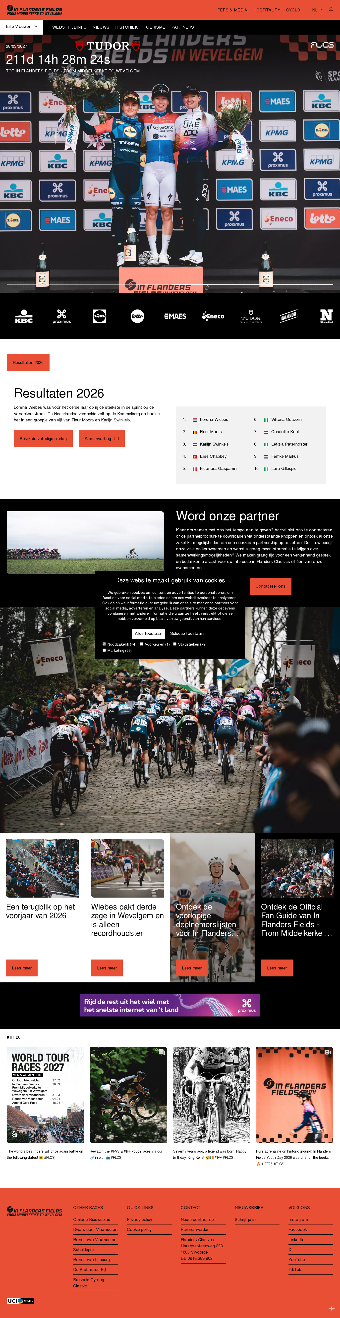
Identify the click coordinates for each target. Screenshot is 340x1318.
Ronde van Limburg (91, 1260)
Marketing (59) (119, 651)
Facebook (297, 1230)
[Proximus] (56, 316)
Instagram (298, 1220)
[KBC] (18, 316)
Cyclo (293, 10)
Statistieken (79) (192, 645)
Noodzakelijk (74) (121, 645)
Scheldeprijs (84, 1250)
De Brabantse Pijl (89, 1270)
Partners (182, 28)
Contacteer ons (270, 587)
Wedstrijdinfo (69, 28)
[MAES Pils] (170, 316)
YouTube (296, 1260)
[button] (88, 284)
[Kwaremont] (283, 316)
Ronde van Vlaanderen (94, 1240)
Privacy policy (139, 1220)
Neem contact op (197, 1220)
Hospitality (267, 10)
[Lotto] (132, 316)
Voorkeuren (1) (157, 645)
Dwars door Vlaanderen (95, 1230)
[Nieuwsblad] (321, 316)
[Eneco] (208, 316)
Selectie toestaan (187, 634)
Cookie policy (139, 1230)
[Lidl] (94, 316)
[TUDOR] (245, 316)
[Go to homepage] (34, 10)
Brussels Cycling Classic (88, 1283)
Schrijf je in (245, 1220)
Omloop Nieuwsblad (91, 1220)
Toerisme (155, 28)
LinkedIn (296, 1240)
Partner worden (195, 1230)
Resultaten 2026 (28, 363)
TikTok (294, 1270)
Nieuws (101, 28)
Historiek (126, 28)
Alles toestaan (148, 634)
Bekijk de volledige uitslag (43, 439)
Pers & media (232, 10)
